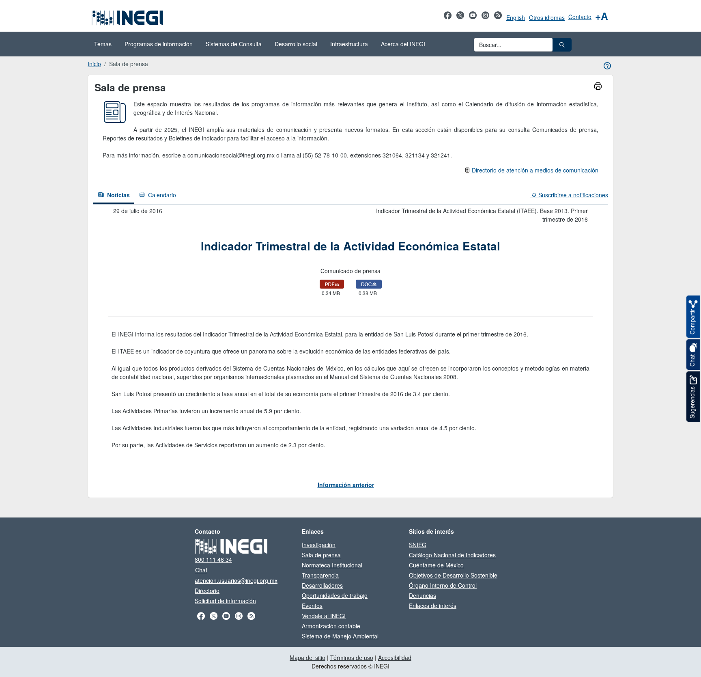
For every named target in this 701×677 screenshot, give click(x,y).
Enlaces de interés (432, 606)
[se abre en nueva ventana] (447, 19)
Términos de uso (351, 657)
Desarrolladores (322, 585)
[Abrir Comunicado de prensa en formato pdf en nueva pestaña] (332, 283)
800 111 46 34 (213, 559)
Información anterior (346, 485)
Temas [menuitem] (103, 44)
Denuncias (422, 595)
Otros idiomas (547, 17)
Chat (201, 570)
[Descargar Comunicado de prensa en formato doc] (369, 283)
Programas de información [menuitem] (159, 44)
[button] (562, 45)
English (515, 17)
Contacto (579, 17)
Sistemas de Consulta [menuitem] (234, 44)
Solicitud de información (225, 601)
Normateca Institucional (332, 565)
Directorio (207, 590)
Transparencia (320, 575)
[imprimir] (597, 87)
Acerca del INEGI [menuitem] (403, 44)
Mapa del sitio (307, 657)
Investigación (318, 545)
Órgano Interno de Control (443, 585)
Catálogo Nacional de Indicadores (452, 555)
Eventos (312, 606)
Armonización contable (331, 626)
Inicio (94, 64)
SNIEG (417, 545)
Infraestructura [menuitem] (349, 44)
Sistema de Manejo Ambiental (340, 636)
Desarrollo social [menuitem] (296, 44)
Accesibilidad (394, 657)
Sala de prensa (321, 555)
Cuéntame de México (436, 565)
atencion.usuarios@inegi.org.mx (236, 580)
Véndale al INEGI (324, 616)
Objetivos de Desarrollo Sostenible (453, 575)
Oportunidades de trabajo (335, 595)
